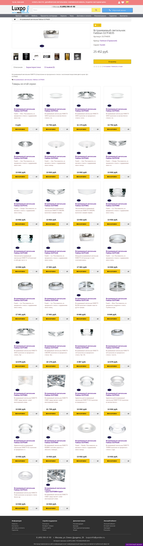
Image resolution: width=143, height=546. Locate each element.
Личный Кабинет (109, 524)
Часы (72, 16)
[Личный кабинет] (119, 3)
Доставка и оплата (84, 16)
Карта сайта (47, 528)
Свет (26, 16)
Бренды (19, 16)
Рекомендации (100, 16)
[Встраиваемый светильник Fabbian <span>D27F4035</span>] (51, 35)
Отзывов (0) (49, 67)
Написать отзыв (116, 66)
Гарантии (113, 16)
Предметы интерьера (49, 16)
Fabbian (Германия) (108, 40)
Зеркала (63, 16)
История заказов (109, 526)
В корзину (112, 62)
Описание (18, 67)
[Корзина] (127, 3)
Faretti (102, 45)
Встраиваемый (19, 80)
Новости (14, 524)
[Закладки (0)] (122, 3)
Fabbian (35, 80)
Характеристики (33, 67)
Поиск (44, 530)
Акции (75, 530)
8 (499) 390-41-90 (43, 537)
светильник (28, 80)
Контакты (124, 16)
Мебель (34, 16)
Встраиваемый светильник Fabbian (35, 19)
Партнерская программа (81, 528)
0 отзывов (106, 66)
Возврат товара (48, 526)
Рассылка (107, 530)
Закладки (107, 528)
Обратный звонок (119, 10)
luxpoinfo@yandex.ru (95, 537)
